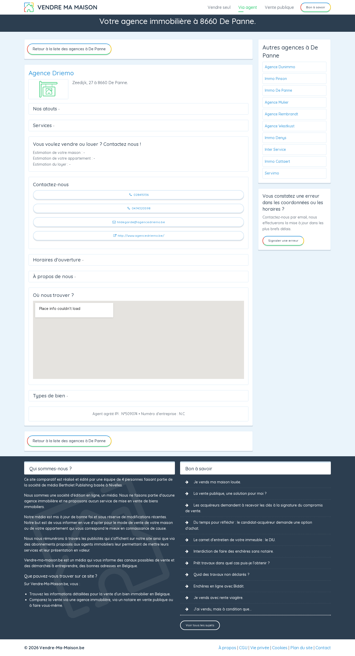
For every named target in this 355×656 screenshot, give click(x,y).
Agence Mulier (276, 102)
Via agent (247, 7)
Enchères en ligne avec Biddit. (219, 586)
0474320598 (140, 208)
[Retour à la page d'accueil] (60, 6)
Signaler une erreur (283, 240)
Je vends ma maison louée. (217, 482)
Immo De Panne (278, 90)
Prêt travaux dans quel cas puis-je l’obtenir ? (231, 563)
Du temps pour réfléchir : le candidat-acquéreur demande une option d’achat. (248, 525)
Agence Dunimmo (280, 67)
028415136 (141, 195)
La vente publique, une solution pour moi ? (230, 493)
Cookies (279, 647)
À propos (227, 647)
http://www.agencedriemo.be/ (140, 236)
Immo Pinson (276, 78)
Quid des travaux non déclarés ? (221, 574)
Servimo (272, 173)
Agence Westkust (279, 126)
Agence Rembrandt (281, 114)
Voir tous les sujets (200, 625)
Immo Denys (275, 137)
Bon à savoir (315, 7)
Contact (323, 647)
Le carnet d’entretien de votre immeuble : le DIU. (234, 540)
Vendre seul (219, 7)
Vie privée (259, 647)
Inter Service (275, 149)
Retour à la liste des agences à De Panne (69, 49)
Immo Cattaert (277, 161)
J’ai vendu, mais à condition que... (223, 609)
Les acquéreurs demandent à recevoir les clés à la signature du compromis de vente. (254, 508)
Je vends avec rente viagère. (218, 597)
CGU (243, 647)
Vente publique (279, 7)
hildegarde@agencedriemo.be (140, 222)
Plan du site (301, 647)
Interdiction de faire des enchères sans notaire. (234, 551)
